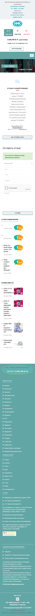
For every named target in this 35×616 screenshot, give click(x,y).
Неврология (7, 402)
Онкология (7, 399)
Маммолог (7, 425)
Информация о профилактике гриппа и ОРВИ (17, 497)
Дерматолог (8, 432)
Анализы (6, 385)
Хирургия (7, 405)
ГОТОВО (17, 213)
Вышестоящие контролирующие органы (16, 558)
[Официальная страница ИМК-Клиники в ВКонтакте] (17, 599)
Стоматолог (7, 441)
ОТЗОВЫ (29, 69)
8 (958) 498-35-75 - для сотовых (17, 40)
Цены (6, 469)
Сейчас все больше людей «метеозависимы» (17, 521)
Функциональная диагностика (12, 451)
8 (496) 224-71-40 (22, 43)
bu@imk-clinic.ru (17, 17)
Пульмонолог (8, 435)
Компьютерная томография (12, 448)
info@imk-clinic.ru (18, 13)
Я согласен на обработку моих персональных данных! (14, 156)
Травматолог (8, 445)
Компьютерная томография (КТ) (8, 342)
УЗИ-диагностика (9, 395)
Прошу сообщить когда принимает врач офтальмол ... (7, 265)
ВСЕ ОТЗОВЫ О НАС (17, 137)
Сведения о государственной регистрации (17, 555)
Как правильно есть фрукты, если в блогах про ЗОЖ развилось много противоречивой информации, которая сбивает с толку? (17, 509)
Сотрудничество (9, 489)
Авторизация (17, 48)
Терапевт (7, 438)
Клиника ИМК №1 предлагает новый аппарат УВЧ (8, 328)
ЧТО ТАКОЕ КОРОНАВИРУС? (12, 501)
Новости (6, 479)
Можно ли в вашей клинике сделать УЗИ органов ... (8, 248)
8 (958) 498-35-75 (21, 371)
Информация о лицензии (17, 6)
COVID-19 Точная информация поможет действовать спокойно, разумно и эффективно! (7, 308)
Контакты (7, 463)
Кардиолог (7, 415)
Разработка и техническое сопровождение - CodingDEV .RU (17, 612)
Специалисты (8, 473)
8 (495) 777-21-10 (12, 43)
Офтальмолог (8, 422)
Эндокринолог (8, 408)
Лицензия (7, 552)
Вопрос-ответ (8, 476)
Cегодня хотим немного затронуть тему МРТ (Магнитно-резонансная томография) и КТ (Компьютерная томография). (17, 527)
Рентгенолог (8, 428)
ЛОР (5, 418)
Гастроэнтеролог (9, 412)
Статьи (6, 483)
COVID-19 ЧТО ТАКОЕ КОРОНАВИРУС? (8, 291)
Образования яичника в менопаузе (14, 518)
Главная (22, 69)
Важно (6, 486)
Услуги (6, 466)
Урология (7, 392)
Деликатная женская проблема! (13, 515)
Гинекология (8, 389)
